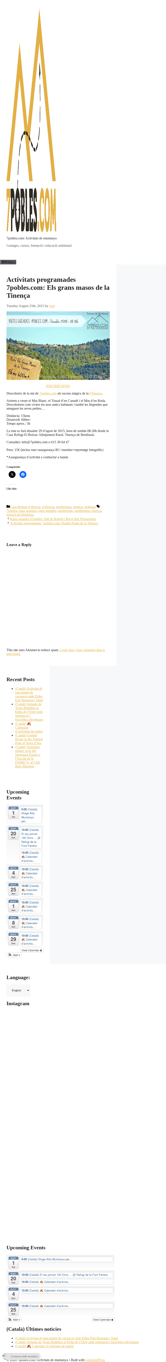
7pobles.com (48, 393)
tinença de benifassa (20, 514)
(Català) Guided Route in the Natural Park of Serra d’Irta (29, 739)
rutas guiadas (28, 511)
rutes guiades (47, 511)
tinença (78, 507)
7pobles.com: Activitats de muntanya (31, 238)
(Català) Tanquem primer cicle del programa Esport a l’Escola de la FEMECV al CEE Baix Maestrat (27, 756)
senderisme (65, 511)
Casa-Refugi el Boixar (25, 507)
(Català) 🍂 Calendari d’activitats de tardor (44, 1346)
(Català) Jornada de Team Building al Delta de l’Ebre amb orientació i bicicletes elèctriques (29, 711)
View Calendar (31, 950)
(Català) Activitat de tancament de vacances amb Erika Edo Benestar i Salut (29, 694)
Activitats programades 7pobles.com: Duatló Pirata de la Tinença (54, 523)
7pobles (11, 511)
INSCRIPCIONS (58, 386)
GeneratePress (95, 1360)
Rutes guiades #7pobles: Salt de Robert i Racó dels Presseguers (53, 519)
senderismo (63, 507)
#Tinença (95, 393)
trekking (90, 507)
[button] (14, 955)
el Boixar (48, 507)
